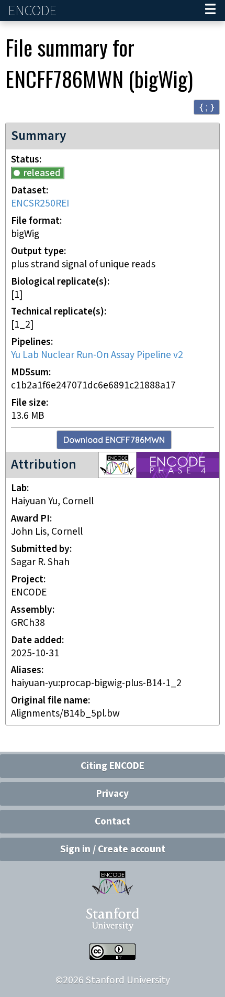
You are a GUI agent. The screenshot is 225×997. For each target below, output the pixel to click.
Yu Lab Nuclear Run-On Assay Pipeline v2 (97, 355)
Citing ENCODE (112, 766)
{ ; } (206, 106)
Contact (112, 821)
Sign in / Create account (112, 849)
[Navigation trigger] (210, 10)
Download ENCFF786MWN (114, 440)
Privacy (112, 793)
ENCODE (33, 11)
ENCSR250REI (40, 203)
